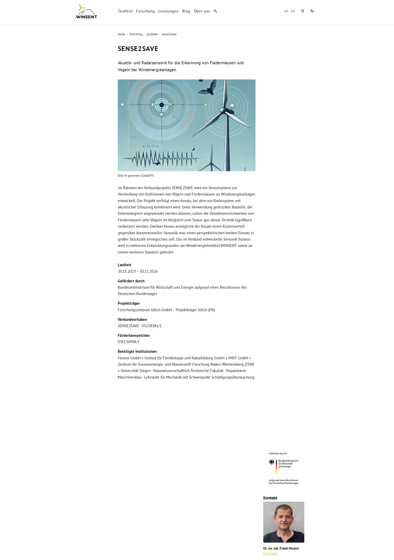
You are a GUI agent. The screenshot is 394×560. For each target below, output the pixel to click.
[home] (86, 11)
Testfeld (125, 11)
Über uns (202, 11)
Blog (186, 11)
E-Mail (272, 553)
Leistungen (168, 11)
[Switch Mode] (312, 11)
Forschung (145, 11)
